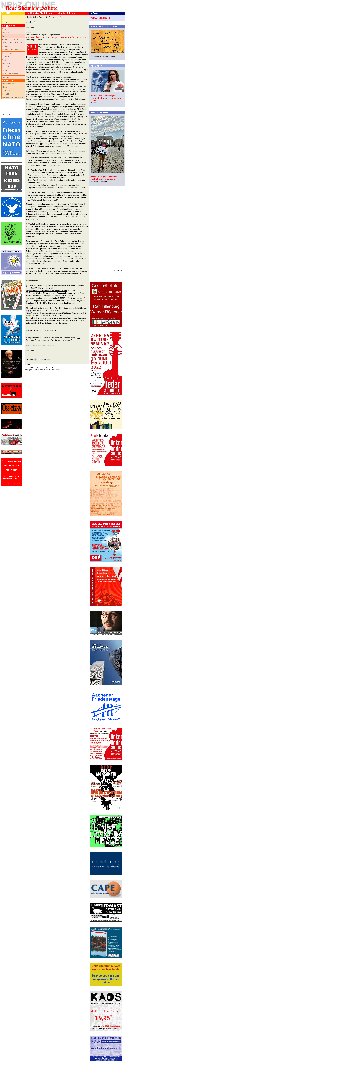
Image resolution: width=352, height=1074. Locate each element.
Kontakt (5, 94)
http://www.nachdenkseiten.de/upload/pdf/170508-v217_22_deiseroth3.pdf (55, 298)
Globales (6, 46)
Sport (4, 70)
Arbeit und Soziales (10, 39)
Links (4, 87)
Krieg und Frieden (10, 50)
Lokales (5, 32)
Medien (5, 60)
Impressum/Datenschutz (12, 97)
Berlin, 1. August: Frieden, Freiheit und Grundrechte (104, 177)
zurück (28, 22)
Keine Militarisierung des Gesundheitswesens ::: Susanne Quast (106, 98)
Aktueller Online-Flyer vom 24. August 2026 (42, 17)
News (4, 29)
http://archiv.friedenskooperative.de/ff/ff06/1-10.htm (46, 291)
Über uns (6, 90)
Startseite (29, 359)
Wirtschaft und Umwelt (12, 43)
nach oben (46, 359)
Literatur (6, 77)
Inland (5, 36)
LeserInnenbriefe (9, 84)
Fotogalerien (7, 67)
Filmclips (6, 63)
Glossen (5, 56)
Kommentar (7, 53)
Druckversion (31, 27)
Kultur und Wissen (10, 74)
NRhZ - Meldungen (100, 17)
